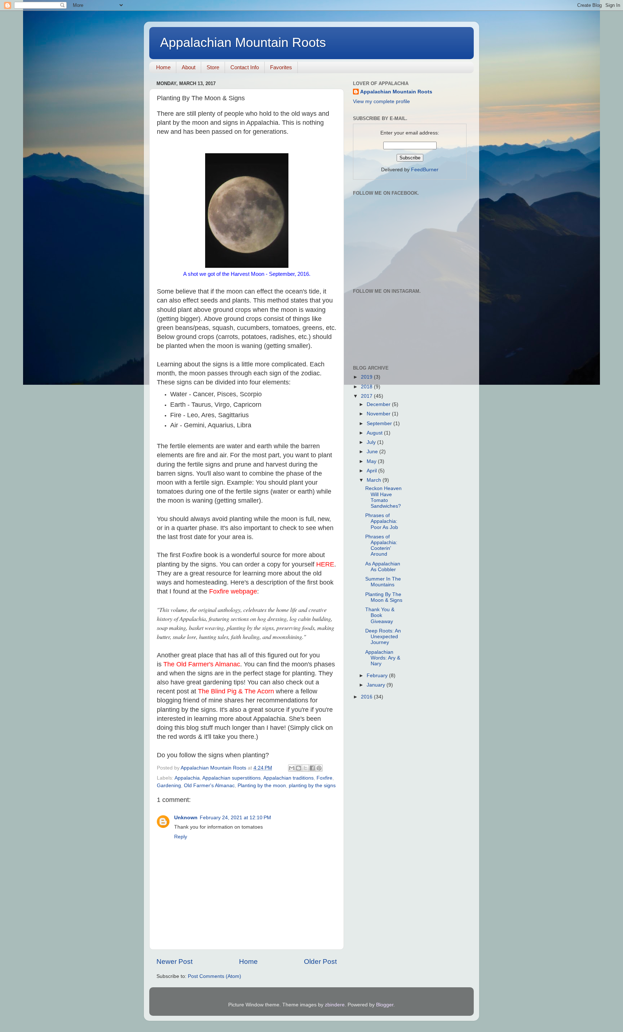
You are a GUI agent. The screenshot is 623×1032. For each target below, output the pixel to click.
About (188, 67)
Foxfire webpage (233, 591)
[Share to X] (305, 768)
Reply (180, 836)
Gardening (169, 785)
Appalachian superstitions (231, 778)
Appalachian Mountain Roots (243, 42)
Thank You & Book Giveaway (379, 615)
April (372, 470)
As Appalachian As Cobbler (382, 566)
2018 (367, 386)
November (379, 413)
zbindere (335, 1004)
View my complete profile (381, 101)
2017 (367, 396)
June (373, 451)
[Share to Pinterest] (319, 768)
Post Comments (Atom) (214, 976)
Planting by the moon (262, 785)
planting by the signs (312, 785)
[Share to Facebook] (312, 768)
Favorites (281, 67)
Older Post (320, 961)
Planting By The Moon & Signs (383, 597)
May (372, 461)
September (380, 423)
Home (163, 67)
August (375, 433)
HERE (325, 564)
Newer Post (174, 961)
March (375, 480)
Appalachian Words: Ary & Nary (382, 657)
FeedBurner (424, 169)
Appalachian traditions (288, 778)
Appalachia (187, 778)
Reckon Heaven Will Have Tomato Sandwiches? (383, 497)
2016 (367, 697)
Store (213, 67)
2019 (367, 377)
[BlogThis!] (298, 768)
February (378, 675)
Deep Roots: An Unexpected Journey (383, 636)
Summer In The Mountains (383, 581)
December (379, 404)
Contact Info (244, 67)
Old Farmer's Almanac (209, 785)
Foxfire (324, 778)
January (376, 685)
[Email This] (291, 768)
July (372, 442)
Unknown (186, 817)
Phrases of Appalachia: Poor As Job (381, 521)
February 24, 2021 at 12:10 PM (235, 817)
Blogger (384, 1004)
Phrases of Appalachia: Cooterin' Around (381, 545)
